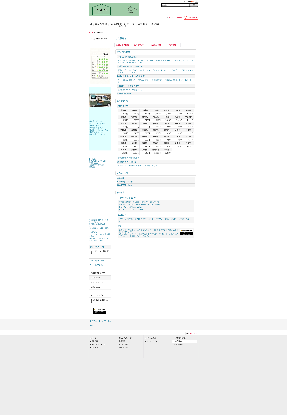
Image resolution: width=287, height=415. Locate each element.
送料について (139, 45)
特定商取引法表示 (98, 273)
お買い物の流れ (122, 45)
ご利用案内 (95, 278)
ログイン (170, 17)
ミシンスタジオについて (100, 301)
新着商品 (122, 341)
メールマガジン (97, 282)
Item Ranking (123, 347)
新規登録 (179, 17)
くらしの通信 (151, 338)
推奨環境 (172, 45)
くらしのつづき (97, 295)
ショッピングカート (98, 344)
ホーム (93, 338)
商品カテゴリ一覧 (125, 338)
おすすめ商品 (123, 344)
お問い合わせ (96, 287)
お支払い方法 (155, 45)
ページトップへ (193, 333)
